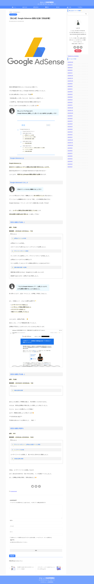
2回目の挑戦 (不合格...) (27, 141)
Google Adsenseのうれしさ (28, 131)
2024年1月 (70, 105)
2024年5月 (70, 94)
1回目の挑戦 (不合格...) (27, 133)
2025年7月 (70, 64)
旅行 (58, 7)
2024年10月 (70, 80)
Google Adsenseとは (25, 129)
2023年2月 (70, 134)
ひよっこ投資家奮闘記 (47, 2)
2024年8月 (70, 86)
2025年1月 (70, 72)
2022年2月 (70, 166)
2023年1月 (70, 137)
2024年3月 (70, 99)
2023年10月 (70, 113)
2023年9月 (70, 115)
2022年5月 (70, 158)
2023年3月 (70, 131)
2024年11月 (70, 78)
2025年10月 (70, 62)
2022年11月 (70, 142)
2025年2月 (70, 70)
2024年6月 (70, 91)
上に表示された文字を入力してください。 (19, 542)
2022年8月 (70, 150)
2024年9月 (70, 83)
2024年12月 (70, 75)
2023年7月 (70, 121)
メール (12, 526)
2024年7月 (70, 89)
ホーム (14, 7)
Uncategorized (13, 491)
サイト (11, 531)
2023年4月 (70, 129)
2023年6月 (70, 123)
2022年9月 (70, 148)
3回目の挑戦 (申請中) (27, 145)
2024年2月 (70, 102)
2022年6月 (70, 156)
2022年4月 (70, 161)
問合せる (78, 50)
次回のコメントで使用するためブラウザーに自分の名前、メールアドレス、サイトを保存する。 (32, 537)
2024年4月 (70, 97)
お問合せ (80, 7)
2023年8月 (70, 118)
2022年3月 (70, 164)
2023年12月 (70, 107)
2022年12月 (70, 139)
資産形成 (36, 7)
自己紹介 (25, 7)
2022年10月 (70, 145)
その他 (69, 7)
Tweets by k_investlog (73, 56)
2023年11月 (70, 110)
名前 (11, 520)
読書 (47, 7)
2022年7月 (70, 153)
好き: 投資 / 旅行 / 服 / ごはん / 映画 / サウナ (47, 579)
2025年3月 (70, 67)
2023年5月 (70, 126)
